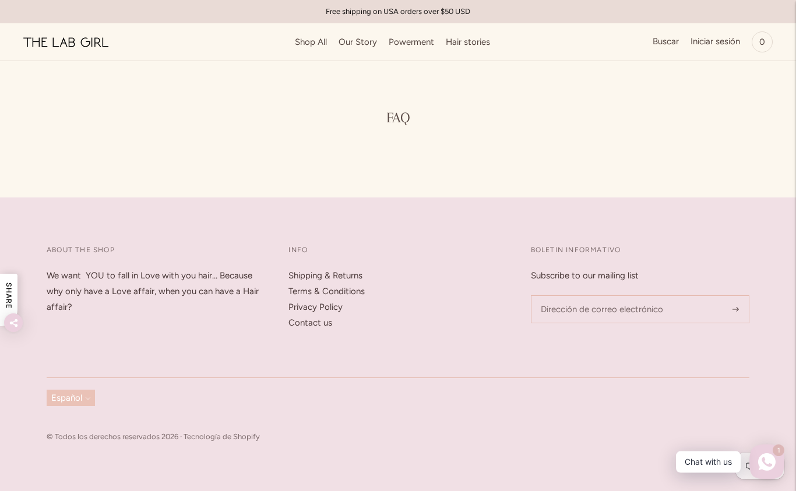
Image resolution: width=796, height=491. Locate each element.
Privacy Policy (315, 307)
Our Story (358, 42)
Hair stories (468, 42)
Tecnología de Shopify (222, 436)
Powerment (411, 42)
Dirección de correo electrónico (596, 295)
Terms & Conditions (326, 291)
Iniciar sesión (715, 41)
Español (66, 398)
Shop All (311, 42)
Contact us (310, 322)
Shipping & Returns (325, 275)
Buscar (666, 41)
